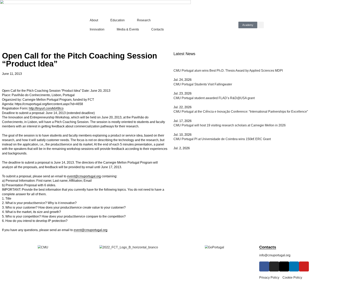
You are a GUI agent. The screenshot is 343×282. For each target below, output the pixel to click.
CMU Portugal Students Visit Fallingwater (202, 84)
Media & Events (128, 29)
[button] (260, 25)
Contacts (157, 29)
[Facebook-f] (264, 266)
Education (117, 20)
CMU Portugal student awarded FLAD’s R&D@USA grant (214, 98)
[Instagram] (274, 266)
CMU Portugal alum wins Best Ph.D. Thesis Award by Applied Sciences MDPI (228, 70)
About (94, 20)
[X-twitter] (284, 266)
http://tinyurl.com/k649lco (46, 108)
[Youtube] (304, 266)
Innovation (97, 29)
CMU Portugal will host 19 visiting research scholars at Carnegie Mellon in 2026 (229, 125)
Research (144, 20)
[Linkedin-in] (294, 266)
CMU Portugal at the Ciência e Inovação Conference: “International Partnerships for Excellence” (240, 111)
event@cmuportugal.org (84, 176)
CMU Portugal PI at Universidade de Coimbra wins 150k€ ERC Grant (222, 139)
